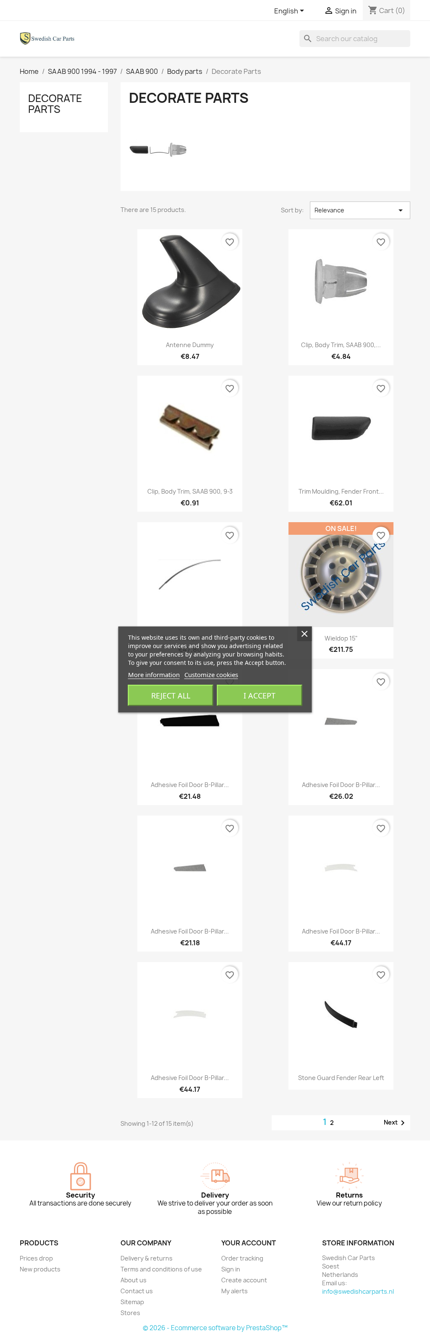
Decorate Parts (55, 103)
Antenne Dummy (190, 345)
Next (396, 1123)
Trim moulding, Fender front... (341, 491)
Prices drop (36, 1258)
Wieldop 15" (341, 638)
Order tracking (242, 1258)
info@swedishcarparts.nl (358, 1291)
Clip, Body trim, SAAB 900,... (341, 345)
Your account (248, 1242)
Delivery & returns (147, 1258)
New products (40, 1269)
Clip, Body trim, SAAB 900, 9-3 (190, 491)
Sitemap (132, 1302)
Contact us (137, 1291)
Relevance (360, 210)
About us (134, 1280)
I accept (259, 695)
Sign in (230, 1269)
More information (154, 674)
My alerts (234, 1291)
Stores (130, 1313)
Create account (244, 1280)
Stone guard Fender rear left (341, 1078)
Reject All (170, 695)
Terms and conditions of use (161, 1269)
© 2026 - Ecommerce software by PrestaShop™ (215, 1327)
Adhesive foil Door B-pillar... (190, 785)
